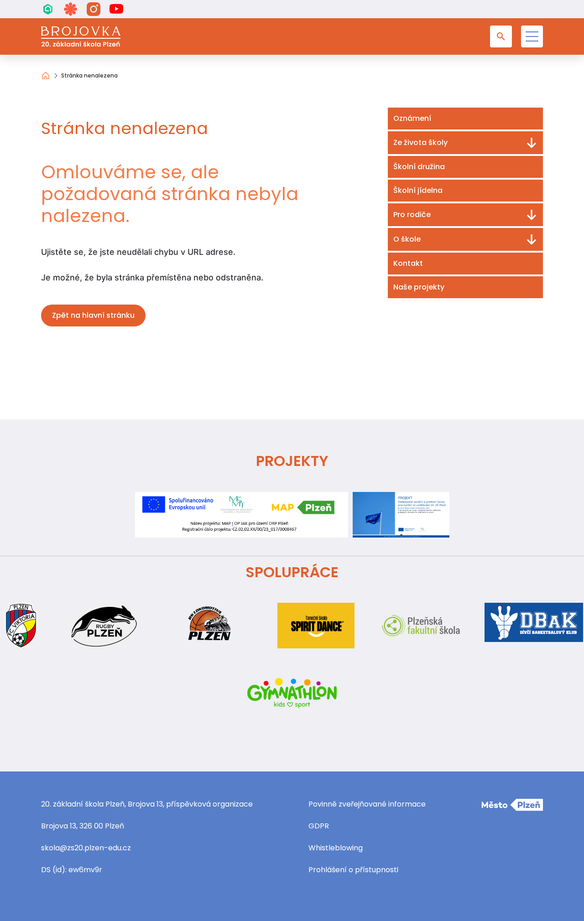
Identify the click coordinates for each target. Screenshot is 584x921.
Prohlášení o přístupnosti (353, 869)
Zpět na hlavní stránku (93, 315)
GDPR (318, 826)
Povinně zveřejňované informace (367, 804)
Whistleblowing (335, 848)
